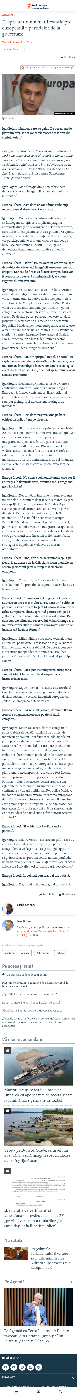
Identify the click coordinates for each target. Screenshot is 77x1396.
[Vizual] (16, 1391)
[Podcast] (38, 1391)
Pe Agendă (14, 1282)
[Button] (67, 57)
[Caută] (60, 1391)
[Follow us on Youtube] (13, 1367)
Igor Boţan (27, 42)
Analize (8, 15)
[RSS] (30, 1367)
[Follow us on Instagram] (22, 1367)
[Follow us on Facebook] (5, 1367)
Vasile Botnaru (11, 42)
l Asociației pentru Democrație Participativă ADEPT (44, 931)
